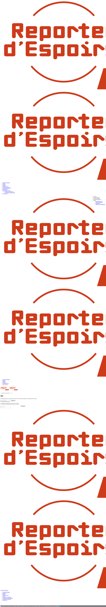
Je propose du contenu (6, 190)
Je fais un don (5, 193)
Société (4, 184)
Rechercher (13, 400)
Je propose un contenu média (10, 192)
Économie (4, 185)
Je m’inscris (95, 196)
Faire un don (5, 600)
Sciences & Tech (6, 186)
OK (59, 606)
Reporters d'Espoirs (4, 590)
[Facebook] (0, 602)
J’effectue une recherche (7, 187)
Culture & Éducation (6, 182)
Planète (4, 183)
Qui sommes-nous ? (6, 188)
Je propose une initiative (9, 191)
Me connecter (5, 189)
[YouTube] (0, 604)
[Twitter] (0, 603)
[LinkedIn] (0, 605)
